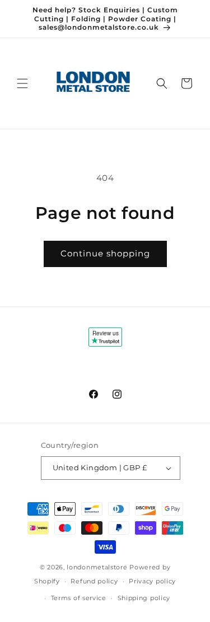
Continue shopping (105, 253)
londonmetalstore (97, 567)
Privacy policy (152, 581)
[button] (22, 83)
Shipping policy (144, 598)
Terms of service (78, 598)
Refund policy (94, 581)
